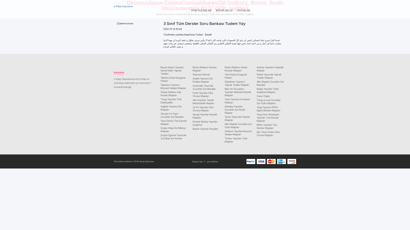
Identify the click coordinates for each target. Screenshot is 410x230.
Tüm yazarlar (201, 10)
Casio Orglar (263, 96)
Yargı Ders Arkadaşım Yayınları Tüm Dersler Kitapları (268, 117)
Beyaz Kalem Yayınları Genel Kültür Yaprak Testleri (172, 70)
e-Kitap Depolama (123, 6)
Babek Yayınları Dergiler (205, 128)
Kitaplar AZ (224, 10)
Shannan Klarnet (201, 74)
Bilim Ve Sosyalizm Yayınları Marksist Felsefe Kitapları (238, 92)
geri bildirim (212, 161)
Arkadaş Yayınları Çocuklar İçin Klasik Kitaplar (235, 109)
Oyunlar (243, 10)
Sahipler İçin (197, 161)
